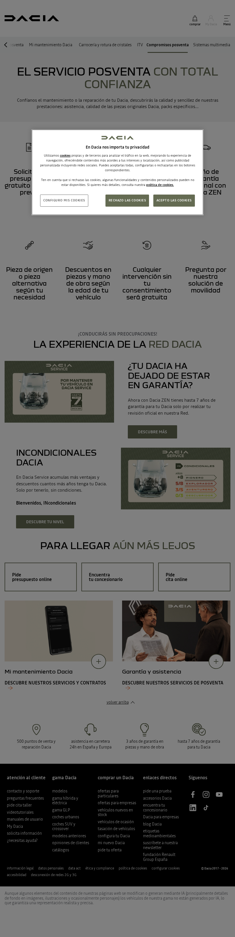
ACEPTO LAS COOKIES (174, 200)
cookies (65, 155)
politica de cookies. (160, 184)
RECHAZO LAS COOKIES (127, 200)
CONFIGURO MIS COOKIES (64, 200)
